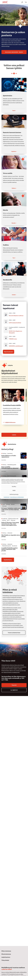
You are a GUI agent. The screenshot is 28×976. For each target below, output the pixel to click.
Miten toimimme (6, 951)
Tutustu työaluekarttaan (14, 632)
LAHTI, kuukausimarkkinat (15, 322)
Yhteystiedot (5, 960)
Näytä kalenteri (8, 351)
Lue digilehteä (14, 690)
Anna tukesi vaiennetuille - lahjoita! (14, 52)
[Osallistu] (14, 234)
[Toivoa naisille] (14, 163)
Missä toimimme (6, 954)
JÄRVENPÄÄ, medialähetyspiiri (16, 346)
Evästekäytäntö (6, 497)
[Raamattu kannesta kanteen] (14, 122)
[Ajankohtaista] (14, 85)
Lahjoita (14, 434)
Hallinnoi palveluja (14, 494)
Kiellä (14, 490)
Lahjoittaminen (5, 957)
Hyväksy (14, 486)
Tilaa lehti (14, 685)
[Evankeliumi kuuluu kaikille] (13, 395)
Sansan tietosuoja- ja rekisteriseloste (17, 497)
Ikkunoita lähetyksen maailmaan (16, 315)
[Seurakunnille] (14, 269)
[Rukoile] (14, 199)
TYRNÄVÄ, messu (13, 339)
